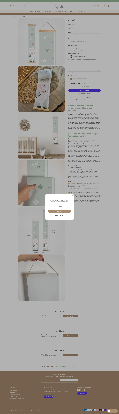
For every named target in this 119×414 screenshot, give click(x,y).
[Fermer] (72, 195)
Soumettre (59, 211)
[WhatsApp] (60, 215)
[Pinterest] (62, 215)
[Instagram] (58, 215)
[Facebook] (56, 215)
